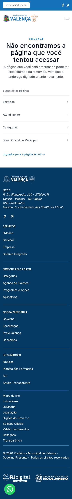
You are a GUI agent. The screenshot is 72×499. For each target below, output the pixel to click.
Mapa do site (11, 395)
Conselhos (10, 340)
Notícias (8, 362)
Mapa (38, 198)
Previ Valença (12, 333)
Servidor (8, 240)
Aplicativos (10, 297)
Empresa (9, 247)
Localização (11, 326)
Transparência (12, 440)
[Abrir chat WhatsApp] (9, 489)
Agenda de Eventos (15, 283)
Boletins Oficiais (13, 423)
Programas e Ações (16, 290)
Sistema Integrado (15, 254)
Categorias (10, 276)
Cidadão (8, 233)
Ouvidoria (9, 407)
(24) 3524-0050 (13, 203)
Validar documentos (16, 429)
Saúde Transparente (16, 383)
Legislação (10, 412)
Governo (9, 319)
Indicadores (10, 401)
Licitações (9, 435)
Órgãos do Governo (16, 418)
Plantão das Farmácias (18, 369)
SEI (5, 376)
